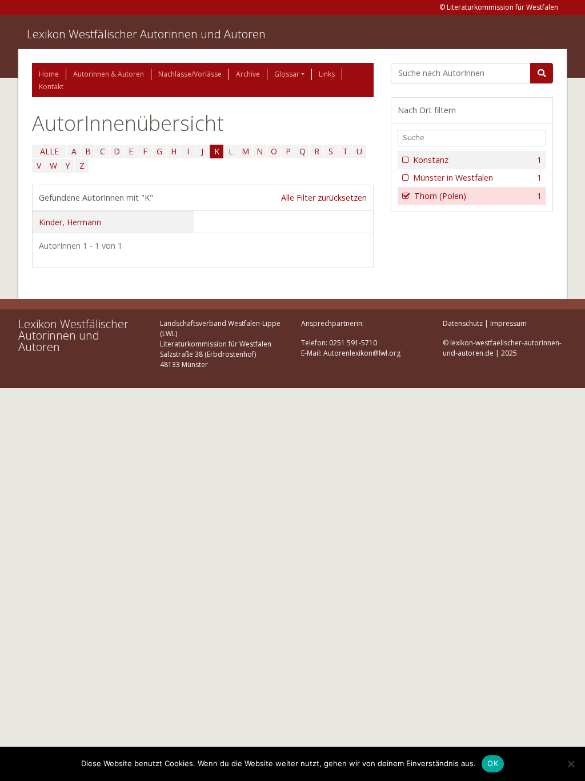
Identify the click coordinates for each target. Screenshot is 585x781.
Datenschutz (463, 323)
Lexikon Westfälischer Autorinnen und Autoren (146, 34)
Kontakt (51, 86)
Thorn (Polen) (478, 195)
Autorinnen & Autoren (108, 74)
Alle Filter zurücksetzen (324, 197)
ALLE (49, 151)
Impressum (508, 323)
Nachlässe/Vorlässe (190, 74)
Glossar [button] (286, 74)
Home (49, 74)
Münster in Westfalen (477, 177)
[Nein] (570, 764)
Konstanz (477, 159)
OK (492, 763)
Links (327, 74)
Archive (248, 74)
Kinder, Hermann (70, 222)
